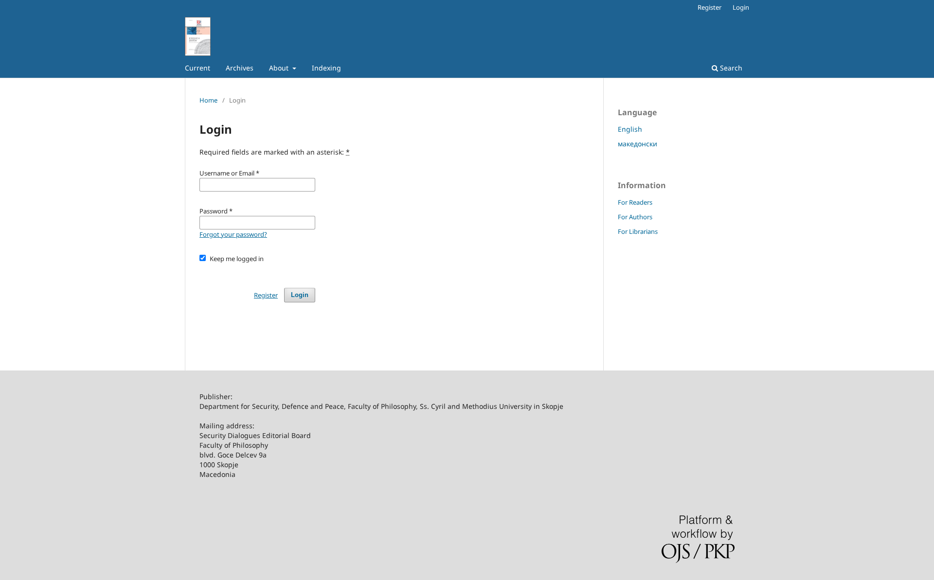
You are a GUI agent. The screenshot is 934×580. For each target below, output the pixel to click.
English (630, 129)
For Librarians (638, 231)
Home (208, 100)
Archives (239, 67)
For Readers (635, 202)
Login (741, 7)
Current (197, 67)
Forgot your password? (233, 234)
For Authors (635, 216)
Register (709, 7)
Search (730, 67)
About (279, 67)
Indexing (326, 67)
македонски (637, 143)
